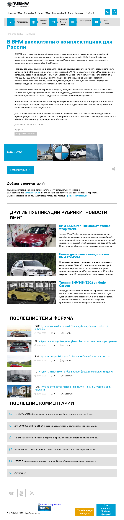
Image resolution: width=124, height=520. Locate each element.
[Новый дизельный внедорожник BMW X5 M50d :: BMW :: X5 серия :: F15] (31, 264)
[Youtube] (21, 493)
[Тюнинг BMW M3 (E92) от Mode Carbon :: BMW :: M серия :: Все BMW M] (31, 292)
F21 (36, 341)
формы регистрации (77, 196)
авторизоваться (32, 192)
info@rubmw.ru (32, 513)
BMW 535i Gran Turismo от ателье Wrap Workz (84, 227)
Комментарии (19, 169)
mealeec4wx (67, 376)
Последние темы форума (41, 318)
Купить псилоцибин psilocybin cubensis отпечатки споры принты (79, 341)
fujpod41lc (66, 333)
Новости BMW (15, 34)
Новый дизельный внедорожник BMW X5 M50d (84, 256)
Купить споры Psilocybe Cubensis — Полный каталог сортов (75, 356)
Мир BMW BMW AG (25, 133)
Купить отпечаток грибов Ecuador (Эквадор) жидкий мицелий (77, 371)
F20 (36, 326)
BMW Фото (14, 152)
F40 (36, 356)
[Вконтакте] (11, 493)
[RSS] (32, 493)
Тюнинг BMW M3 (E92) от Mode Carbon (82, 284)
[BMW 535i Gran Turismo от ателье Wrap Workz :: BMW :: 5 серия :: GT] (31, 235)
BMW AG (30, 34)
